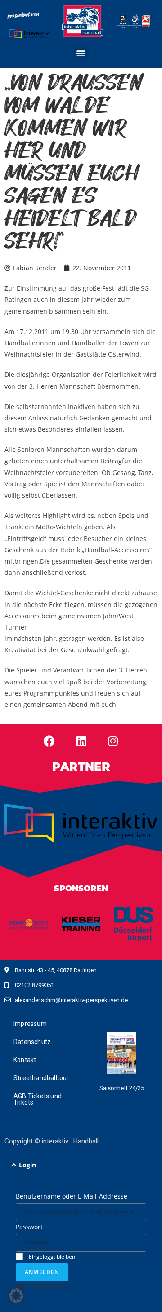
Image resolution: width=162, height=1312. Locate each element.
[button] (81, 52)
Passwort (29, 1227)
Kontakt (25, 1059)
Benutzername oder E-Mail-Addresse (71, 1196)
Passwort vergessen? (42, 1285)
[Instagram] (113, 740)
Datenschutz (32, 1041)
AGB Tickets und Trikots (38, 1099)
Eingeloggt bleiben (51, 1256)
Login (27, 1165)
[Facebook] (49, 740)
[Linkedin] (81, 740)
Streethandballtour (41, 1078)
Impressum (30, 1023)
